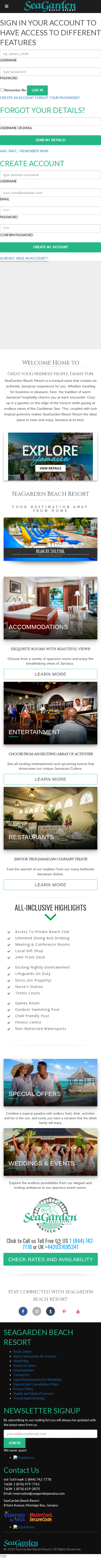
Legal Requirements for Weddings (37, 1379)
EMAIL (4, 199)
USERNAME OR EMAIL (16, 128)
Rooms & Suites (24, 1366)
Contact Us (21, 1375)
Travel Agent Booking (28, 1398)
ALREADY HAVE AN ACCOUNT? (24, 258)
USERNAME (8, 60)
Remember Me (14, 90)
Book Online (22, 1352)
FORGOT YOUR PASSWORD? (57, 98)
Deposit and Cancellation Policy (36, 1384)
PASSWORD (9, 78)
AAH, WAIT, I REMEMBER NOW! (24, 151)
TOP (3, 1556)
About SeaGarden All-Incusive (34, 1356)
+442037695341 (62, 1247)
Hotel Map (21, 1361)
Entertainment (23, 1370)
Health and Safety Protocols (33, 1393)
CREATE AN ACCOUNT (17, 98)
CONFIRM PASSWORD (16, 235)
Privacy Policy (23, 1389)
